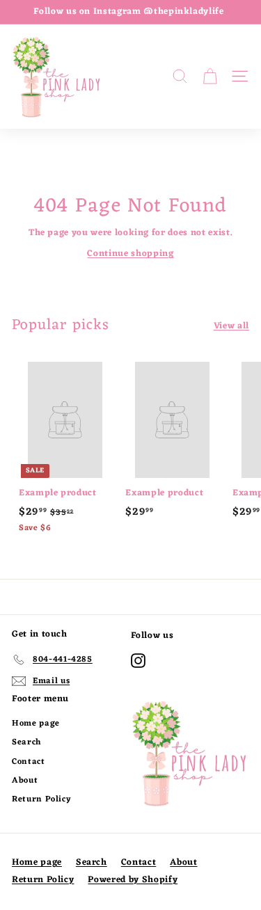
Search (26, 742)
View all (231, 326)
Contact (28, 761)
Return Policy (41, 799)
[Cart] (209, 76)
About (25, 780)
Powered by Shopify (132, 880)
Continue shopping (130, 254)
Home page (36, 723)
